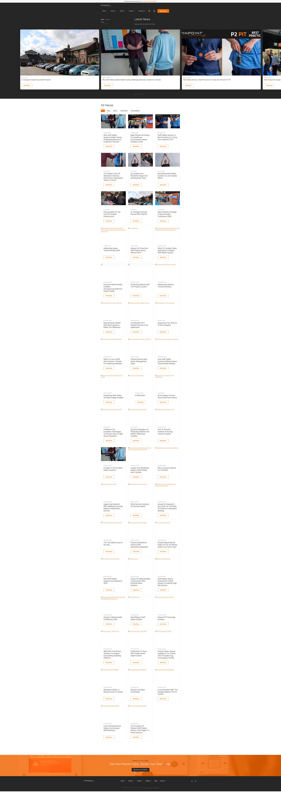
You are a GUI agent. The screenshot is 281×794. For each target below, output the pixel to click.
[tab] (103, 110)
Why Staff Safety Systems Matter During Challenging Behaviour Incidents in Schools (131, 80)
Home (102, 19)
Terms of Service (147, 787)
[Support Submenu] (134, 11)
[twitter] (195, 781)
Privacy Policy (156, 787)
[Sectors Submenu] (116, 11)
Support (131, 11)
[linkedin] (192, 781)
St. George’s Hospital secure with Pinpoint (36, 80)
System (122, 11)
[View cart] (149, 11)
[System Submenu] (125, 11)
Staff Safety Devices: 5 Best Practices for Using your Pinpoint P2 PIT (207, 80)
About (104, 11)
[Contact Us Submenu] (145, 11)
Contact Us (141, 11)
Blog (156, 781)
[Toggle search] (154, 11)
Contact (162, 781)
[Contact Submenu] (166, 780)
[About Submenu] (107, 11)
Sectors (113, 11)
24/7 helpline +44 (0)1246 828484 (149, 1)
